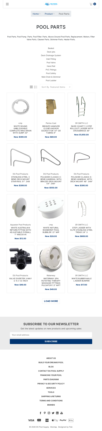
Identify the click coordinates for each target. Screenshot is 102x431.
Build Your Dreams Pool (51, 362)
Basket (51, 48)
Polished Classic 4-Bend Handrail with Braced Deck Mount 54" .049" (51, 180)
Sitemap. (53, 427)
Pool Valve (51, 62)
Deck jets (51, 52)
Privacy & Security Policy (51, 383)
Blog (51, 367)
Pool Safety (51, 73)
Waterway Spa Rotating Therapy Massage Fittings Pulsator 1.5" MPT (50, 281)
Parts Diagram (51, 379)
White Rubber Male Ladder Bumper (82, 279)
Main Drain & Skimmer (51, 77)
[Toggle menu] (7, 4)
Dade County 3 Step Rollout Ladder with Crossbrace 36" (81, 128)
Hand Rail (51, 66)
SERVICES (51, 388)
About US (51, 358)
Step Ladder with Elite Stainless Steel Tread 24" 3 (81, 230)
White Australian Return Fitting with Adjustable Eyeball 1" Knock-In (20, 231)
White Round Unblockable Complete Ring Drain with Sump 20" (20, 129)
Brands (51, 405)
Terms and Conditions (51, 400)
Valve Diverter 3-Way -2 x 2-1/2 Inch (20, 279)
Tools (51, 392)
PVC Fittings (51, 70)
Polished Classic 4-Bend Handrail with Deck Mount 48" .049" (81, 179)
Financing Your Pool (51, 375)
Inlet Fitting (51, 59)
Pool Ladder (51, 80)
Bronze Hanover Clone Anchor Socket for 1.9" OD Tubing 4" (51, 129)
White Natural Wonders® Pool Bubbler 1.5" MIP (51, 230)
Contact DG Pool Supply (51, 371)
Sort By (45, 87)
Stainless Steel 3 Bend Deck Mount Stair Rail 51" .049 (20, 179)
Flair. (71, 427)
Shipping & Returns (51, 396)
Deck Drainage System (51, 55)
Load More (51, 301)
